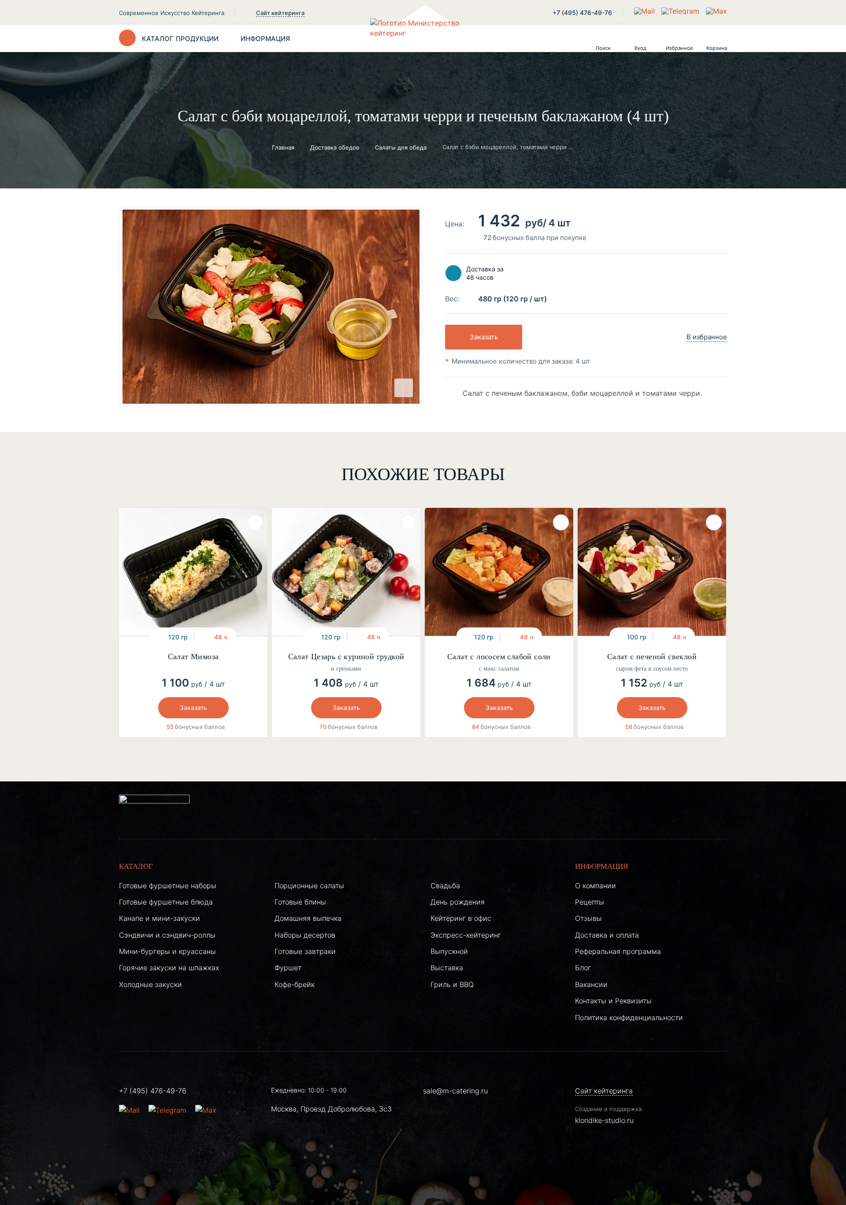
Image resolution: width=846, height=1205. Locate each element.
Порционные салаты (309, 885)
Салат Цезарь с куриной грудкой (346, 656)
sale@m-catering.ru (455, 1090)
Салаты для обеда (401, 147)
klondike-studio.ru (604, 1120)
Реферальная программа (618, 951)
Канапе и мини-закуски (159, 918)
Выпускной (449, 951)
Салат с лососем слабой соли (499, 656)
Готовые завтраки (305, 951)
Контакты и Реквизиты (613, 1000)
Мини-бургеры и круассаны (167, 951)
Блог (583, 967)
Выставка (446, 967)
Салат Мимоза (193, 656)
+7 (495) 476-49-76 (582, 12)
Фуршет (288, 967)
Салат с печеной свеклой (652, 656)
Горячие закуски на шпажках (169, 967)
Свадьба (445, 885)
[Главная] (423, 38)
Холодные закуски (150, 984)
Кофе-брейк (295, 984)
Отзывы (588, 918)
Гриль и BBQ (452, 984)
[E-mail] (645, 11)
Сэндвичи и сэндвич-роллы (167, 935)
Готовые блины (300, 901)
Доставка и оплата (607, 935)
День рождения (457, 901)
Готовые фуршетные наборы (167, 885)
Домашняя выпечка (308, 918)
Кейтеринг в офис (460, 918)
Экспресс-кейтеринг (465, 935)
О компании (595, 885)
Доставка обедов (334, 147)
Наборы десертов (305, 935)
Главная (283, 147)
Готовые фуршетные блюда (166, 901)
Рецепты (589, 901)
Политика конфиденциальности (629, 1017)
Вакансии (591, 984)
